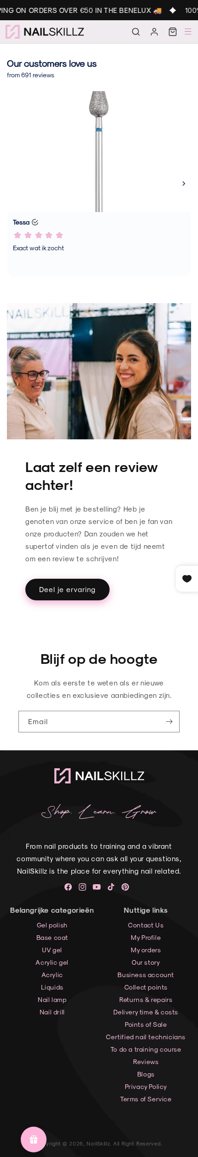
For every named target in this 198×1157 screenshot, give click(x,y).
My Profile (146, 937)
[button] (135, 31)
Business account (145, 975)
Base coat (52, 937)
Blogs (146, 1074)
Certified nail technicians (146, 1037)
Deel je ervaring (67, 589)
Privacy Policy (146, 1086)
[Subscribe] (169, 721)
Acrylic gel (52, 962)
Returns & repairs (145, 999)
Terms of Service (146, 1099)
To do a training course (146, 1049)
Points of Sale (146, 1024)
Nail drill (52, 1012)
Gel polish (52, 925)
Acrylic (52, 975)
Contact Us (145, 925)
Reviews (145, 1061)
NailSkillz (98, 1143)
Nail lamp (52, 999)
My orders (146, 950)
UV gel (52, 950)
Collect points (146, 987)
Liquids (52, 987)
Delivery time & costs (145, 1012)
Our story (146, 962)
